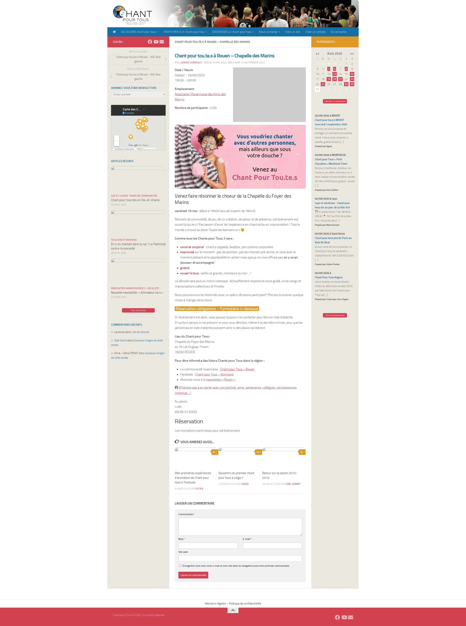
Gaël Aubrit (293, 484)
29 (346, 84)
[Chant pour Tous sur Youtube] (156, 42)
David (245, 484)
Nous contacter (268, 32)
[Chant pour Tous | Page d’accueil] (132, 15)
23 (352, 79)
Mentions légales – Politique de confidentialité (233, 603)
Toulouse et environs (124, 239)
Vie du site (153, 288)
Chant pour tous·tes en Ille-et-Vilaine (135, 200)
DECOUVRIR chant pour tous (138, 32)
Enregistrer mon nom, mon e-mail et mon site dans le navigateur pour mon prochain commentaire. (236, 565)
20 (334, 79)
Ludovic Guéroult (191, 62)
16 (352, 74)
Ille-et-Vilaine (119, 195)
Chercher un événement (335, 101)
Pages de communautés (143, 195)
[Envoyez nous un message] (161, 42)
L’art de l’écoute (140, 332)
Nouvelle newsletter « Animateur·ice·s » (137, 292)
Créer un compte (315, 32)
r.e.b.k (199, 488)
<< (317, 54)
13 (334, 74)
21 (340, 79)
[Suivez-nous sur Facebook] (150, 42)
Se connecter (339, 32)
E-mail (247, 539)
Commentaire (186, 514)
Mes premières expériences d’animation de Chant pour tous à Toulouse (193, 477)
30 (352, 84)
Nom (181, 539)
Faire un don (292, 32)
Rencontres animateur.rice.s (128, 288)
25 (322, 84)
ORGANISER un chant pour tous (231, 32)
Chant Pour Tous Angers (329, 277)
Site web (183, 552)
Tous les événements (335, 315)
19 (328, 79)
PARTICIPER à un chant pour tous (184, 32)
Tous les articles (138, 310)
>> (352, 54)
